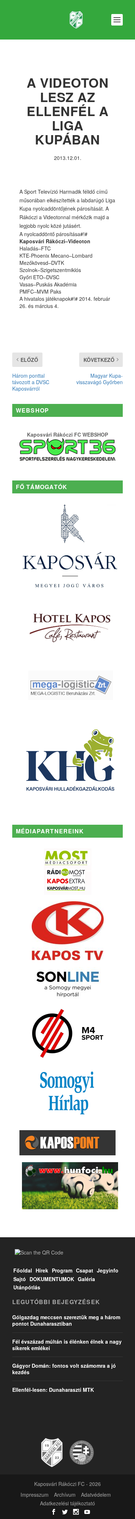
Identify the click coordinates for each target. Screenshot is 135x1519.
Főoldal (22, 1270)
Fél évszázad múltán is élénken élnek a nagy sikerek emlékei (67, 1345)
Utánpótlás (26, 1287)
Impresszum (35, 1494)
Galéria (86, 1279)
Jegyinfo (107, 1270)
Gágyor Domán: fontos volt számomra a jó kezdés (64, 1369)
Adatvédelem (96, 1494)
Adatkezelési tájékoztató (67, 1503)
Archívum (65, 1494)
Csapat (84, 1270)
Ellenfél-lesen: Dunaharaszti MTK (53, 1389)
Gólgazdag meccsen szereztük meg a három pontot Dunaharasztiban (66, 1320)
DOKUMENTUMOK (52, 1279)
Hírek (42, 1270)
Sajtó (19, 1279)
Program (62, 1270)
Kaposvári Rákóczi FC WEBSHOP (67, 434)
